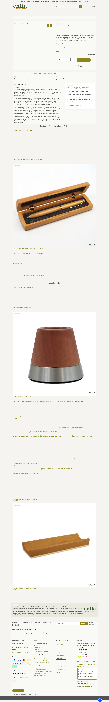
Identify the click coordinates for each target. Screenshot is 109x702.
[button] (87, 6)
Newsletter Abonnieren (91, 623)
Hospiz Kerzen (60, 672)
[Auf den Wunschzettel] (51, 25)
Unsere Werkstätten (38, 649)
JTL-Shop (106, 698)
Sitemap (59, 649)
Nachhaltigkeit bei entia (39, 657)
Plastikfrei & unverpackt (39, 658)
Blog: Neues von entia (39, 675)
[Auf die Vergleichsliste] (48, 25)
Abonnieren (84, 623)
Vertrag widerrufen (61, 658)
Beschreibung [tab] (33, 73)
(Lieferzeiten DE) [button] (72, 53)
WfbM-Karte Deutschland (40, 673)
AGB (58, 647)
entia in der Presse (38, 677)
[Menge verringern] (57, 59)
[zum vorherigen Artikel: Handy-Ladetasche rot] (63, 17)
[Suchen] (81, 6)
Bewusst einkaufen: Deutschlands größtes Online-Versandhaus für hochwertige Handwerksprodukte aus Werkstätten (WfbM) (51, 1)
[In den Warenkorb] (15, 22)
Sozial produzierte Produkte (40, 660)
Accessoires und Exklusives (67, 31)
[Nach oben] (0, 701)
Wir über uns (37, 645)
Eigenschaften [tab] (42, 73)
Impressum (59, 652)
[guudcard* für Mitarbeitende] (14, 666)
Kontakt (86, 1)
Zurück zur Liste (17, 17)
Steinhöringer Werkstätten (75, 105)
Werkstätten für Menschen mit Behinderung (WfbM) (25, 610)
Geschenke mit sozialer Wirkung (41, 662)
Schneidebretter (61, 669)
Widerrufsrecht (60, 655)
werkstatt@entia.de (87, 686)
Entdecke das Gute (38, 647)
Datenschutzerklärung (36, 632)
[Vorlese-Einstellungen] (63, 24)
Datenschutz (60, 644)
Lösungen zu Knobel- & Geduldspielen (43, 671)
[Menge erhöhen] (71, 63)
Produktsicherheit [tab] (52, 73)
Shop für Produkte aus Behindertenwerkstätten (24, 614)
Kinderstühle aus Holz (62, 666)
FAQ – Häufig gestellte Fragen (41, 651)
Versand (67, 47)
